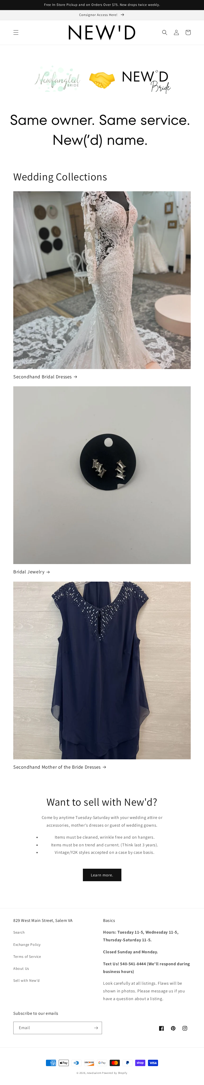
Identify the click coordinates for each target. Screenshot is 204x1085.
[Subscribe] (96, 1028)
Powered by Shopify (115, 1073)
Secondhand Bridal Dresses (42, 377)
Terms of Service (27, 956)
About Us (21, 968)
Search (19, 932)
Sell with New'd (26, 980)
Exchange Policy (27, 944)
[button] (16, 32)
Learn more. (102, 874)
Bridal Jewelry (28, 572)
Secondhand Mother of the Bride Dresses (57, 767)
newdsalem (94, 1073)
